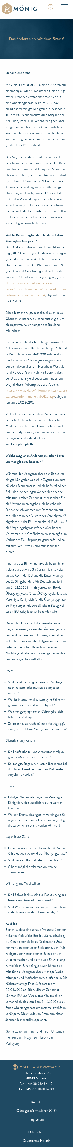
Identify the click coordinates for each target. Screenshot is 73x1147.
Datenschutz (36, 1132)
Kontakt (36, 1102)
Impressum (36, 1119)
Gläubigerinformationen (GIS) (36, 1110)
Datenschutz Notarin (37, 1140)
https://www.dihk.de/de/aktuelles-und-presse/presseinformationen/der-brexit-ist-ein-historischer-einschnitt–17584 (36, 289)
